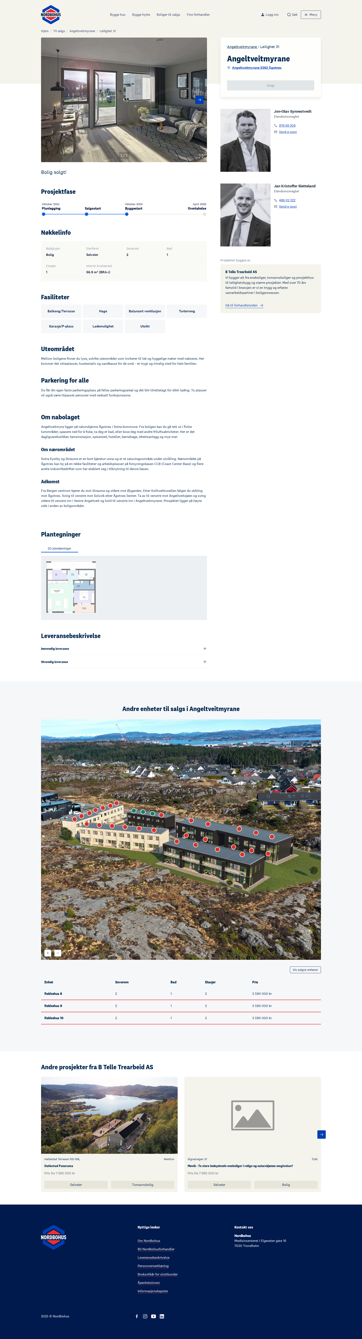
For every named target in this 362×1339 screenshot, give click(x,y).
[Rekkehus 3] (102, 807)
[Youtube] (153, 1316)
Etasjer (210, 982)
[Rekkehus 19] (195, 844)
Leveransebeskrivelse (153, 1257)
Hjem (45, 31)
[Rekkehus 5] (89, 813)
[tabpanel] (124, 588)
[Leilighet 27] (191, 820)
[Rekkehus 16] (139, 828)
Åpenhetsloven (149, 1282)
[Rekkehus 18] (176, 841)
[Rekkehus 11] (161, 815)
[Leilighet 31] (271, 836)
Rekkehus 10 (53, 1018)
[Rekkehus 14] (112, 825)
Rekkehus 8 (53, 993)
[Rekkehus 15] (125, 827)
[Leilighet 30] (256, 832)
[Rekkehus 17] (153, 830)
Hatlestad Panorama (58, 1166)
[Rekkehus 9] (143, 811)
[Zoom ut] (57, 953)
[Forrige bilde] (48, 100)
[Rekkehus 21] (242, 854)
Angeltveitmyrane (82, 31)
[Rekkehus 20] (217, 849)
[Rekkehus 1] (116, 803)
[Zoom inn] (47, 953)
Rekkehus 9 (53, 1006)
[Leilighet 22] (186, 835)
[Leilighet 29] (239, 828)
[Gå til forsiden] (51, 14)
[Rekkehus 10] (152, 813)
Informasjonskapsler (153, 1291)
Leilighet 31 (108, 31)
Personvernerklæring (153, 1266)
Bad (173, 982)
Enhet (48, 982)
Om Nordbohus (149, 1241)
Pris (255, 982)
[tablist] (61, 548)
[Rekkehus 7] (74, 819)
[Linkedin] (161, 1316)
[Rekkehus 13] (99, 825)
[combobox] (292, 15)
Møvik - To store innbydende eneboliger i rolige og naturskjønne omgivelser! (240, 1166)
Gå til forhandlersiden (241, 305)
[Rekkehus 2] (110, 805)
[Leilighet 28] (208, 824)
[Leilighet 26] (268, 853)
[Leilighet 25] (251, 850)
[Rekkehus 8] (133, 810)
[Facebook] (136, 1316)
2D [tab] (59, 548)
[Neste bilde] (199, 100)
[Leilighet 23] (205, 839)
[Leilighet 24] (233, 846)
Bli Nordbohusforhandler (156, 1249)
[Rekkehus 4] (95, 810)
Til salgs (59, 31)
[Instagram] (145, 1316)
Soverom (122, 982)
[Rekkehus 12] (86, 824)
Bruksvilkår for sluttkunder (158, 1274)
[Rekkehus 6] (81, 816)
